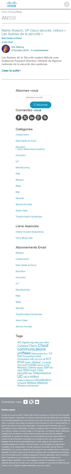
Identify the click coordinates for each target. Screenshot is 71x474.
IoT (17, 161)
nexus (40, 365)
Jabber (36, 362)
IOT (48, 359)
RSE (17, 192)
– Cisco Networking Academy (30, 149)
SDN (26, 370)
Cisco (33, 345)
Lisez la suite (10, 70)
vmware (21, 383)
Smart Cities (22, 211)
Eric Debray (18, 47)
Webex (31, 383)
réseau (40, 368)
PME (18, 174)
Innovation (21, 155)
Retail (18, 186)
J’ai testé (46, 362)
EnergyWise (29, 356)
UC (20, 377)
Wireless (21, 386)
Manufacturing (23, 168)
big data (35, 342)
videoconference (25, 380)
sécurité (22, 373)
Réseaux (20, 180)
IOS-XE (42, 359)
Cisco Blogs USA (24, 238)
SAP (46, 367)
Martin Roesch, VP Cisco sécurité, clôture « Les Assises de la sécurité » (34, 32)
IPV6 (20, 362)
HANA (38, 356)
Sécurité (20, 198)
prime (46, 365)
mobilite (32, 365)
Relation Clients (26, 367)
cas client (44, 343)
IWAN (28, 363)
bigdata (26, 342)
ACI (19, 342)
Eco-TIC (48, 354)
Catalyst (22, 345)
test (30, 373)
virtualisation (42, 380)
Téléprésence (42, 373)
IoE (32, 359)
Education (20, 147)
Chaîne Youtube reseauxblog (30, 232)
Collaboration (22, 135)
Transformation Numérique (29, 217)
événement (33, 386)
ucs (26, 377)
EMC (19, 356)
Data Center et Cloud (26, 141)
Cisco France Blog (11, 12)
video (34, 377)
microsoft (22, 365)
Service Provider (24, 204)
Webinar (42, 383)
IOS (36, 359)
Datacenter (37, 354)
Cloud (43, 346)
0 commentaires (39, 50)
